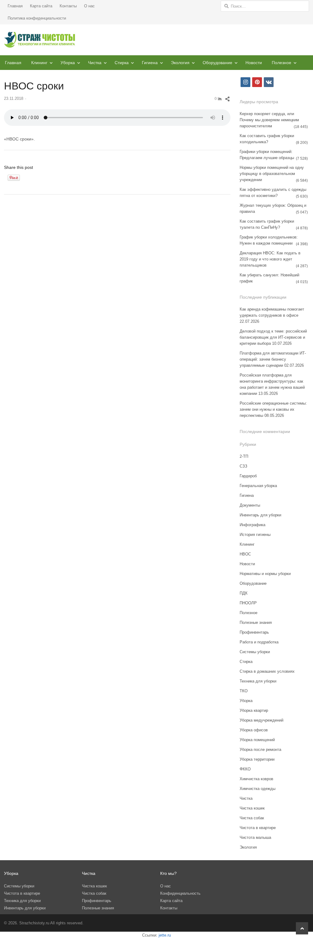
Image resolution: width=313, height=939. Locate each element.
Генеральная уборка (258, 485)
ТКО (244, 691)
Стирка (122, 62)
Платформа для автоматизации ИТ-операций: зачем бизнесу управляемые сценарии (273, 359)
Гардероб (248, 476)
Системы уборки (255, 652)
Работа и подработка (259, 642)
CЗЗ (243, 466)
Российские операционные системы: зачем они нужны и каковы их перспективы (273, 409)
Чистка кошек (252, 808)
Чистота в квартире (258, 827)
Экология (180, 62)
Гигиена (150, 62)
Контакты (68, 6)
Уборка (68, 62)
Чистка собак (252, 818)
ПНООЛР (248, 603)
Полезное (281, 62)
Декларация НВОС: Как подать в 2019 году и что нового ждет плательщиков (270, 259)
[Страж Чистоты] (40, 40)
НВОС (245, 554)
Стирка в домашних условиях (267, 671)
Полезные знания (256, 622)
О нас (89, 6)
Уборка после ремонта (260, 749)
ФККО (245, 769)
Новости (253, 62)
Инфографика (252, 524)
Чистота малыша (255, 837)
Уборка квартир (254, 710)
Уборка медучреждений (261, 720)
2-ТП (244, 456)
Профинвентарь (254, 632)
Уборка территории (257, 759)
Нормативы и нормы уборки (265, 573)
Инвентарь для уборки (260, 515)
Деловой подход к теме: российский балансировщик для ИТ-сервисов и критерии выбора (273, 337)
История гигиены (255, 534)
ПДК (244, 593)
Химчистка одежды (257, 788)
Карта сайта (41, 6)
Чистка (94, 62)
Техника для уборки (258, 681)
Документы (250, 505)
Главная (15, 6)
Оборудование (217, 62)
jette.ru (165, 935)
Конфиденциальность (180, 893)
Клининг (39, 62)
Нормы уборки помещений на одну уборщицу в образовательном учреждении (272, 173)
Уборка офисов (254, 730)
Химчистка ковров (256, 779)
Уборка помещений (257, 739)
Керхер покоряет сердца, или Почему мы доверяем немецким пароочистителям (269, 119)
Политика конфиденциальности (37, 18)
